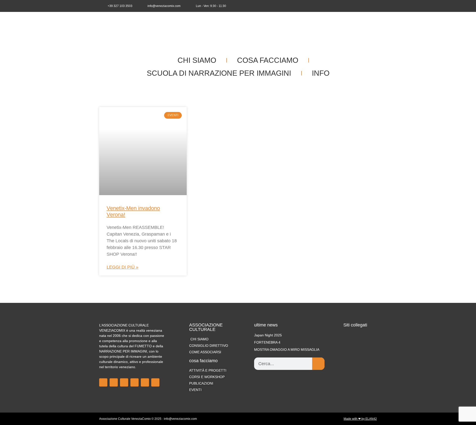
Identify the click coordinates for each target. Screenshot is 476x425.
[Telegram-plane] (134, 382)
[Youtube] (365, 5)
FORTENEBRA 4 (267, 342)
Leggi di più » (122, 267)
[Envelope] (373, 5)
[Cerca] (318, 363)
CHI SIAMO (197, 60)
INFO (320, 73)
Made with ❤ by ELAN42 (360, 419)
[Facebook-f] (348, 5)
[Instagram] (357, 5)
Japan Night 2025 (268, 335)
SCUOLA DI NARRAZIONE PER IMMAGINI (219, 73)
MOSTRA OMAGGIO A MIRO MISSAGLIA (286, 350)
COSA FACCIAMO (267, 60)
